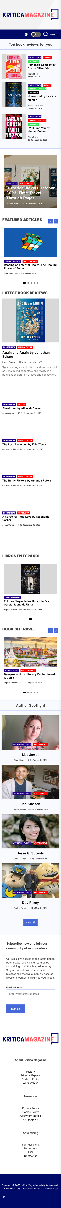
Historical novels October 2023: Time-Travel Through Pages (30, 193)
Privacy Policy (30, 1108)
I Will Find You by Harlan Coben (39, 130)
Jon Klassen (30, 804)
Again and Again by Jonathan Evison (26, 355)
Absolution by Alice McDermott (23, 408)
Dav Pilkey (30, 903)
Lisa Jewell (30, 755)
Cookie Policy (30, 1112)
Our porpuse (30, 1119)
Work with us (30, 1082)
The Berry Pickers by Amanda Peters (26, 481)
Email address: (14, 987)
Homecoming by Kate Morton (42, 98)
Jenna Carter (33, 105)
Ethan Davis (33, 137)
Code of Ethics (30, 1079)
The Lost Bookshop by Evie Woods (24, 445)
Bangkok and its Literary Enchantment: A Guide (30, 676)
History (30, 1071)
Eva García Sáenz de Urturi (26, 603)
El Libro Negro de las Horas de (24, 601)
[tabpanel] (30, 253)
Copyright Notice (30, 1115)
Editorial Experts (31, 1075)
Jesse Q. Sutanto (30, 853)
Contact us (30, 1155)
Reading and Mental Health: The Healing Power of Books (30, 266)
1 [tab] (24, 283)
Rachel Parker (34, 74)
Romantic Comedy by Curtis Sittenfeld (42, 66)
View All (30, 922)
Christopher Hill (9, 449)
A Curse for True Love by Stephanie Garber (25, 518)
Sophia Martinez (11, 609)
